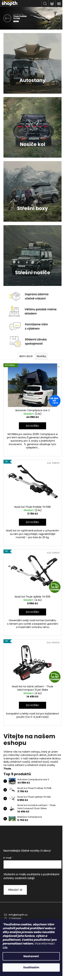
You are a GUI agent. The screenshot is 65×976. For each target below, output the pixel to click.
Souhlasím (31, 967)
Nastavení (31, 956)
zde (5, 947)
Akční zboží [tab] (26, 356)
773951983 (15, 918)
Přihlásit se (15, 890)
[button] (5, 18)
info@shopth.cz (18, 914)
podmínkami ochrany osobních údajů (31, 876)
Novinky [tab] (41, 356)
